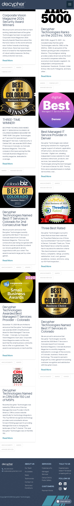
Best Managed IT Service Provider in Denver (54, 135)
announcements (7, 67)
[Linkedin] (65, 483)
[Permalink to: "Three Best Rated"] (56, 208)
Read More (8, 60)
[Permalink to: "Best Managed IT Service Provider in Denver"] (56, 110)
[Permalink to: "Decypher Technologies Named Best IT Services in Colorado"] (56, 300)
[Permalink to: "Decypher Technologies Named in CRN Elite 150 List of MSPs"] (17, 376)
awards (18, 67)
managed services (46, 87)
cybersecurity (6, 72)
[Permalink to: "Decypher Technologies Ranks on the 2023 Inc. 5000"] (56, 14)
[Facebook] (60, 483)
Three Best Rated (53, 228)
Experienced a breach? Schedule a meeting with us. (65, 470)
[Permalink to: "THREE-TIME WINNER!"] (17, 96)
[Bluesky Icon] (65, 488)
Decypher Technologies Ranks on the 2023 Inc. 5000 (56, 32)
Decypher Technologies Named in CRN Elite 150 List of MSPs (17, 395)
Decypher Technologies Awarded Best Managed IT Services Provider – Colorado (17, 313)
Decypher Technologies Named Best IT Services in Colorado (56, 327)
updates (27, 267)
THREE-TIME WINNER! (11, 121)
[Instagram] (60, 488)
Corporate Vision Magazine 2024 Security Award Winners (14, 20)
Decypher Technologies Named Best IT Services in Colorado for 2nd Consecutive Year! (17, 218)
